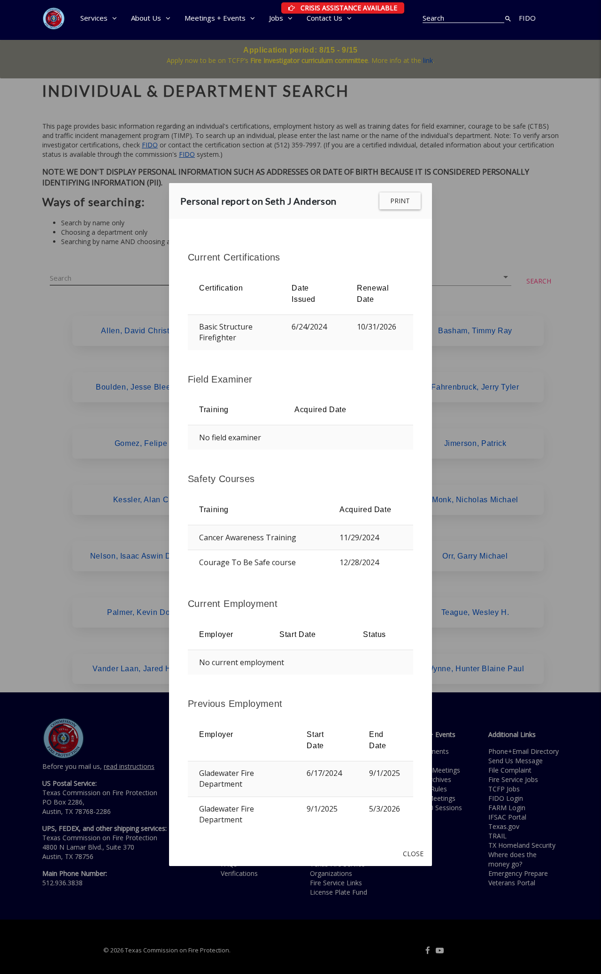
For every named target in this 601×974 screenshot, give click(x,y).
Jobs (276, 18)
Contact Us (324, 18)
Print (400, 200)
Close (413, 853)
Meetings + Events (215, 18)
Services (94, 18)
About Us (146, 18)
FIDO (527, 18)
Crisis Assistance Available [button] (350, 7)
